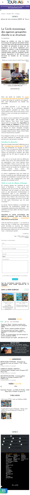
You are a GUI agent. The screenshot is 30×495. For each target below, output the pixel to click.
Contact (23, 455)
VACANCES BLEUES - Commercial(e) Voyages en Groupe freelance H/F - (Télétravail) (12, 377)
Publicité (23, 456)
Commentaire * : (6, 259)
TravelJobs (9, 470)
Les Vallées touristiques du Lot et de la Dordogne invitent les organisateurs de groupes (8, 307)
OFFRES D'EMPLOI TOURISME (8, 366)
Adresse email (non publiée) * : (9, 248)
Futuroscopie (9, 461)
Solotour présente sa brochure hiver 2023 (22, 306)
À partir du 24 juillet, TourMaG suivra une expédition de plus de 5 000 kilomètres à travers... (20, 350)
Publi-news (15, 395)
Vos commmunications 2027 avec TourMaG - (15, 6)
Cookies (16, 461)
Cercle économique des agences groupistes (15, 97)
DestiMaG (9, 460)
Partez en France (8, 468)
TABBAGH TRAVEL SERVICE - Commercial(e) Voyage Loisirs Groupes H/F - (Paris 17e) (14, 370)
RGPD (15, 460)
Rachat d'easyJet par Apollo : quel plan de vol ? (14, 337)
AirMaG (8, 455)
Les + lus (7, 321)
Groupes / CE (10, 13)
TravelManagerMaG (9, 472)
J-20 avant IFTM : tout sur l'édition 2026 (14, 399)
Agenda (23, 457)
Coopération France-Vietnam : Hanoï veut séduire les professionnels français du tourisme (14, 410)
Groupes (17, 13)
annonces (15, 359)
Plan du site (17, 459)
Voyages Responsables (9, 478)
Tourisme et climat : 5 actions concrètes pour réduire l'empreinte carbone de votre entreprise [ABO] (14, 326)
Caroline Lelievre (12, 60)
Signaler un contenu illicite (17, 456)
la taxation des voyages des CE (14, 146)
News (1, 321)
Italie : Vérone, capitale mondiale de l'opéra (13, 328)
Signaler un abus (5, 286)
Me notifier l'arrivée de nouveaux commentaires (16, 275)
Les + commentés (14, 321)
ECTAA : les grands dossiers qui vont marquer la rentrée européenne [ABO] (14, 335)
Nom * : (4, 243)
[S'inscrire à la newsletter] (4, 490)
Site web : (4, 254)
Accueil (3, 13)
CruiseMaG (9, 459)
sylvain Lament (25, 236)
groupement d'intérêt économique (15, 218)
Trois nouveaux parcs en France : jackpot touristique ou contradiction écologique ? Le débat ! (13, 332)
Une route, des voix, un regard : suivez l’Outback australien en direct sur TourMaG (15, 345)
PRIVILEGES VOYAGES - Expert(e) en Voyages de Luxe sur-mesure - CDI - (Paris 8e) (13, 363)
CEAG (18, 236)
